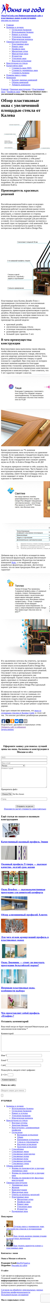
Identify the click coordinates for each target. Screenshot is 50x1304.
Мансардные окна (20, 53)
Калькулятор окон (14, 65)
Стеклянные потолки (21, 1161)
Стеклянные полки (20, 1156)
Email (3, 1060)
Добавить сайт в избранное (13, 727)
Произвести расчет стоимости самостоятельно (25, 809)
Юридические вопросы (22, 39)
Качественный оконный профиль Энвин (24, 841)
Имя (3, 1055)
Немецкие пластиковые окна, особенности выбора (18, 989)
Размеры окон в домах (16, 75)
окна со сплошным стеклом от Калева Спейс (21, 711)
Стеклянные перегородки (23, 1154)
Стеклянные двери (20, 1151)
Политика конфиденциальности (15, 1292)
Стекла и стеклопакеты (27, 1142)
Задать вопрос (7, 729)
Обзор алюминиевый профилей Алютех (24, 914)
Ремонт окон (17, 46)
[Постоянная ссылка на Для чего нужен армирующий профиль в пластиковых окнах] (14, 932)
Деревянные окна (20, 1185)
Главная (10, 25)
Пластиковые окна (20, 44)
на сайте (23, 1265)
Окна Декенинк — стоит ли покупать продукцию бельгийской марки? (23, 964)
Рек (13, 1265)
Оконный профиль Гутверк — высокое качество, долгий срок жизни (24, 865)
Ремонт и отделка (20, 34)
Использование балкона (22, 32)
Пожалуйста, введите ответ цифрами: (18, 1070)
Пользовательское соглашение (15, 1295)
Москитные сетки (20, 51)
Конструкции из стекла (17, 63)
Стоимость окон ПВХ (22, 68)
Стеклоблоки (18, 1149)
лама (17, 1265)
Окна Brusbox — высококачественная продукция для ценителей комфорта (23, 891)
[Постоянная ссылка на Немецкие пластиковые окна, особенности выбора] (14, 982)
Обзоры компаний (20, 82)
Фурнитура (17, 56)
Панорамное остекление (28, 1139)
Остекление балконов (21, 30)
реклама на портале (10, 20)
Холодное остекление (27, 1147)
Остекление (17, 1132)
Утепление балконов (21, 37)
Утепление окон (19, 58)
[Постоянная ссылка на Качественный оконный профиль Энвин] (14, 836)
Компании (11, 77)
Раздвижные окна (20, 1211)
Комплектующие (19, 1190)
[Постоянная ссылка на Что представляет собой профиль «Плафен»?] (14, 1008)
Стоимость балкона (20, 73)
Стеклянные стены (20, 1163)
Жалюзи (15, 1187)
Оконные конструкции (16, 42)
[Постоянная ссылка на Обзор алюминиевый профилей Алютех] (14, 909)
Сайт (3, 1065)
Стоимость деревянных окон (25, 70)
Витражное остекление (27, 1135)
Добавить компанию (21, 85)
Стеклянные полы (20, 1159)
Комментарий (7, 1033)
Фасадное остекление (21, 61)
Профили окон (18, 49)
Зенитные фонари (20, 1125)
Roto (14, 562)
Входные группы (19, 1123)
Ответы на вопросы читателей (25, 1194)
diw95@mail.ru (23, 1263)
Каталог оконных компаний (24, 80)
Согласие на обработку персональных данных (22, 1290)
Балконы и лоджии (15, 27)
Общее (20, 1137)
